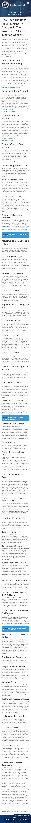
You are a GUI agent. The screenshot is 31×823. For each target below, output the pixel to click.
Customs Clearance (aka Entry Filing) (17, 819)
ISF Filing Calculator (22, 815)
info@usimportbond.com (17, 14)
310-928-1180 (18, 12)
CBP (3, 599)
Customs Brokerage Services (13, 811)
